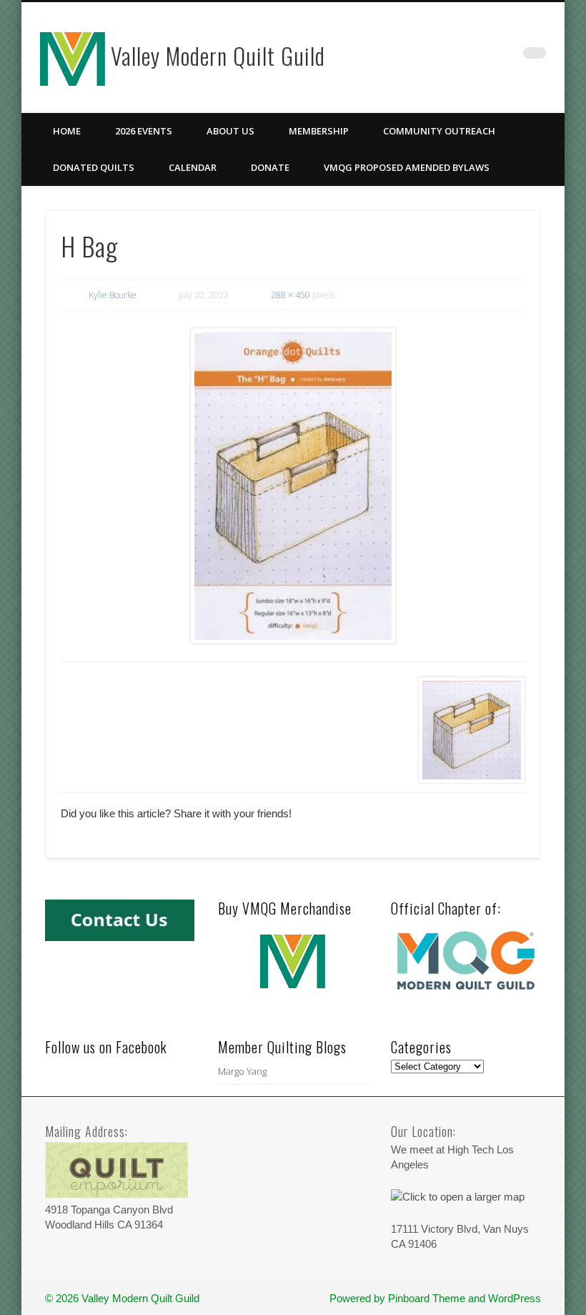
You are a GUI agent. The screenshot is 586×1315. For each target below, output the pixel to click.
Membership (319, 130)
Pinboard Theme (426, 1298)
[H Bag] (293, 485)
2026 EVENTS (143, 130)
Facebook (505, 56)
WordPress (514, 1298)
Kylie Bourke (112, 295)
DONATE (270, 167)
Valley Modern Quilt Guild (218, 55)
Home (67, 130)
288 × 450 (290, 295)
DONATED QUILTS (93, 167)
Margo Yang (242, 1071)
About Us (230, 130)
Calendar (193, 167)
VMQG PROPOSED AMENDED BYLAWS (407, 167)
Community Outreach (439, 130)
